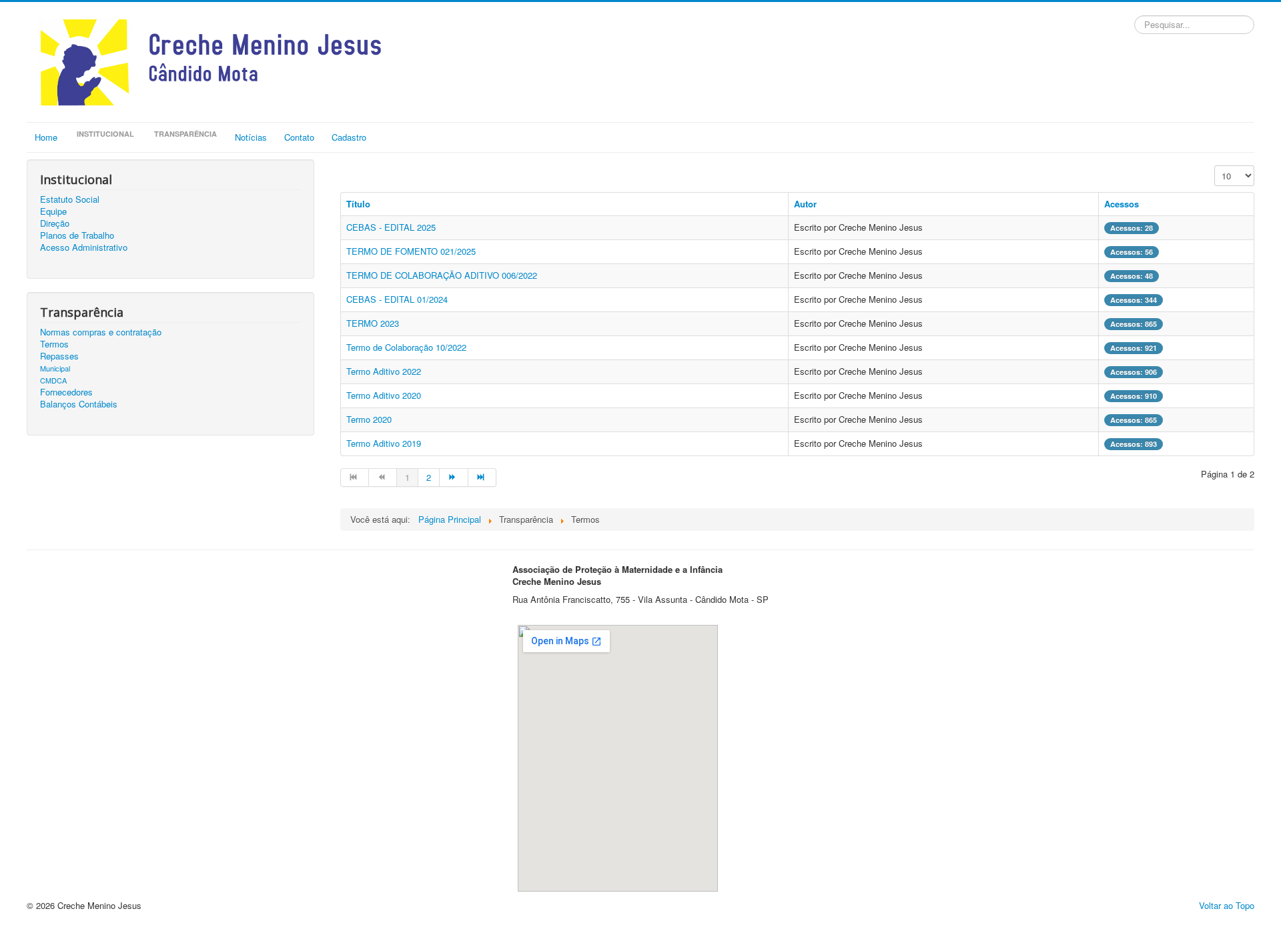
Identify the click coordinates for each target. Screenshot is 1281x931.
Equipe (53, 211)
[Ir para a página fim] (482, 477)
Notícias (251, 137)
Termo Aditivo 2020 (383, 395)
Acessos (1121, 203)
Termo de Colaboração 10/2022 (406, 347)
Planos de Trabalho (77, 235)
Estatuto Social (69, 199)
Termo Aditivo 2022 (383, 371)
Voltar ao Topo (1226, 905)
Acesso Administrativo (83, 247)
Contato (299, 137)
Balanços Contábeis (78, 404)
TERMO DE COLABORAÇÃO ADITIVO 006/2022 (441, 275)
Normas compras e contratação (100, 332)
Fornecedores (66, 392)
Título (358, 203)
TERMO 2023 (372, 323)
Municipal (55, 368)
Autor (805, 203)
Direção (54, 223)
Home (46, 137)
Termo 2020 (369, 419)
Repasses (59, 356)
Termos (54, 344)
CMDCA (53, 380)
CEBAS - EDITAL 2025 (391, 227)
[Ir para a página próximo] (454, 477)
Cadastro (349, 137)
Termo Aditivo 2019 (383, 443)
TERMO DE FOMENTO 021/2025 (411, 251)
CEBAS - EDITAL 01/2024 (397, 299)
